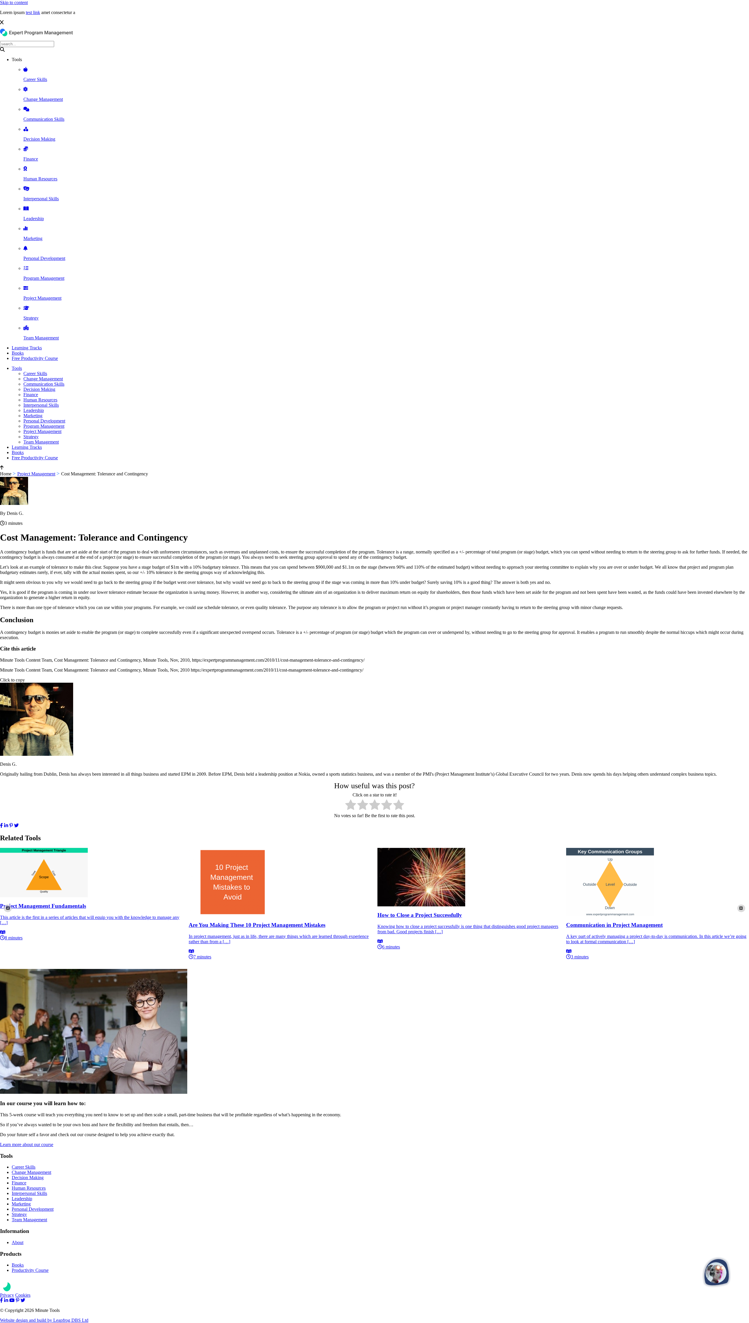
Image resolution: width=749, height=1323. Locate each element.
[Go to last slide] (8, 909)
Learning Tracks (27, 347)
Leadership (33, 410)
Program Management (43, 426)
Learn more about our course (26, 1144)
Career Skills (35, 373)
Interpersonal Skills (41, 405)
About (17, 1242)
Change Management (43, 378)
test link (33, 12)
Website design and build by (44, 1320)
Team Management (41, 441)
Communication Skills (43, 384)
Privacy (7, 1295)
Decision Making (39, 389)
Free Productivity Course (35, 358)
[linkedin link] (6, 825)
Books (18, 353)
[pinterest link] (11, 825)
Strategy (31, 436)
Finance (30, 394)
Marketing (32, 415)
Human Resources (40, 399)
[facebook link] (1, 825)
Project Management (42, 431)
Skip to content (14, 2)
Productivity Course (30, 1270)
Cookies (22, 1295)
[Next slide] (741, 909)
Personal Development (44, 420)
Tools (17, 368)
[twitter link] (16, 825)
